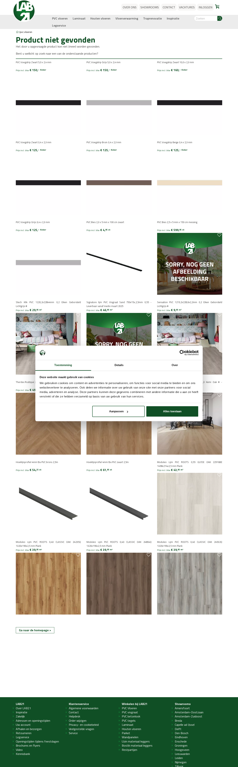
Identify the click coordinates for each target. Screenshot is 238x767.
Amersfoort (182, 708)
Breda (178, 720)
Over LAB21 (23, 708)
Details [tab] (119, 365)
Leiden (179, 758)
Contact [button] (169, 7)
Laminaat (79, 18)
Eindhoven (181, 737)
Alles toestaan (172, 411)
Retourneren (23, 733)
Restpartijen (129, 750)
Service (73, 733)
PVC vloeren (60, 18)
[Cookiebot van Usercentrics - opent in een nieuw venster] (182, 353)
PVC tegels (129, 720)
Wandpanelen (130, 737)
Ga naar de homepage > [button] (35, 630)
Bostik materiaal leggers (137, 745)
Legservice (59, 25)
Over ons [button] (129, 7)
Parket (126, 733)
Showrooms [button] (149, 7)
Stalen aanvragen (29, 79)
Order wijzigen (77, 720)
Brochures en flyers (28, 745)
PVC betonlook (131, 716)
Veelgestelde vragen (81, 729)
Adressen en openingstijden (33, 720)
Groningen (181, 745)
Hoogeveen (182, 750)
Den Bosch (181, 733)
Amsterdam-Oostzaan (189, 712)
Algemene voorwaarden (83, 708)
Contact (74, 712)
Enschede (181, 741)
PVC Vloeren (129, 708)
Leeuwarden (182, 754)
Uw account (23, 724)
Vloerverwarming (126, 18)
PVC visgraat (130, 712)
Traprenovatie (152, 18)
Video (19, 750)
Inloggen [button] (205, 7)
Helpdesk (74, 716)
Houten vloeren (100, 18)
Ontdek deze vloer (30, 323)
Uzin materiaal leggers (136, 741)
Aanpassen (116, 411)
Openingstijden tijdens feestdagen (37, 741)
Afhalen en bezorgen (29, 729)
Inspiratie (173, 18)
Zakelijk (20, 716)
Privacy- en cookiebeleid (84, 724)
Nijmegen (180, 762)
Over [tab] (175, 365)
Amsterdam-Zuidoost (188, 716)
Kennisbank (23, 754)
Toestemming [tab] (63, 365)
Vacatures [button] (187, 7)
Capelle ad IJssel (184, 724)
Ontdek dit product (30, 83)
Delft (178, 729)
